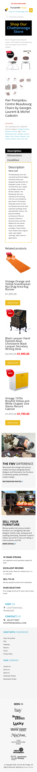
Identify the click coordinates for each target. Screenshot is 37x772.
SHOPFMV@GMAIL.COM (14, 622)
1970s (24, 131)
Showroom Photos (9, 676)
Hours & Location (9, 638)
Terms (5, 651)
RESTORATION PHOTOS (12, 481)
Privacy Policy (8, 654)
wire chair (24, 139)
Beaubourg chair (11, 134)
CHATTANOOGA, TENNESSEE (13, 609)
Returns (6, 648)
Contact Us (7, 666)
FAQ (4, 641)
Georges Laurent (23, 134)
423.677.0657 (13, 620)
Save (9, 52)
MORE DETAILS (9, 544)
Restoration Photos (9, 679)
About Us (6, 673)
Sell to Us (6, 670)
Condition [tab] (13, 160)
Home (7, 40)
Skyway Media (28, 767)
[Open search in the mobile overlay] (18, 17)
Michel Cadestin (20, 136)
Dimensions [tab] (14, 155)
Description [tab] (14, 150)
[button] (28, 53)
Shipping (6, 644)
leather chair (9, 136)
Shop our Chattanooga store (18, 12)
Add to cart (13, 302)
